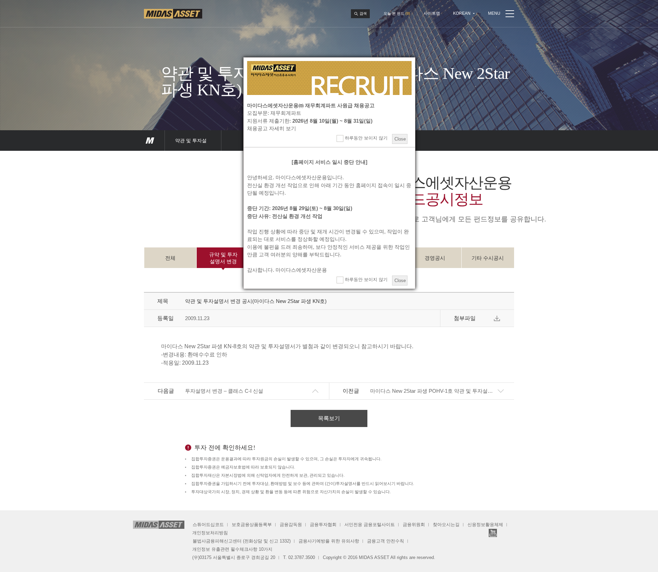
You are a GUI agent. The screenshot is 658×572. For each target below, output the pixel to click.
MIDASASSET (149, 140)
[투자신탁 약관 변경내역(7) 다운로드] (497, 318)
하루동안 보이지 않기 (365, 138)
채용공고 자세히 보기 (271, 128)
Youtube (493, 533)
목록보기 (329, 418)
